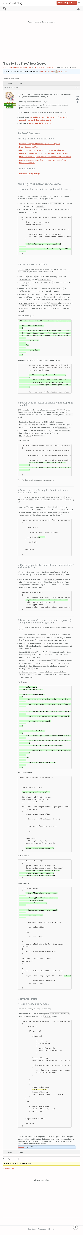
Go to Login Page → (9, 1168)
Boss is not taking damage (29, 174)
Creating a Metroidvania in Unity (43, 67)
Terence (21, 1147)
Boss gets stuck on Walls (28, 147)
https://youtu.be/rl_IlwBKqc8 (40, 123)
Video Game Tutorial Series (23, 67)
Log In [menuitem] (78, 8)
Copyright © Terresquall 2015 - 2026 (41, 1229)
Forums (10, 67)
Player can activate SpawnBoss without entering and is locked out (45, 157)
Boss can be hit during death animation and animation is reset (44, 154)
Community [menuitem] (4, 8)
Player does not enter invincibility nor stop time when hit (41, 150)
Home (5, 67)
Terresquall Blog (12, 3)
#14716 (77, 87)
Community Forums (66, 2)
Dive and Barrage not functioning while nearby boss (39, 144)
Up (77, 99)
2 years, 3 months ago (45, 72)
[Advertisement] (41, 41)
